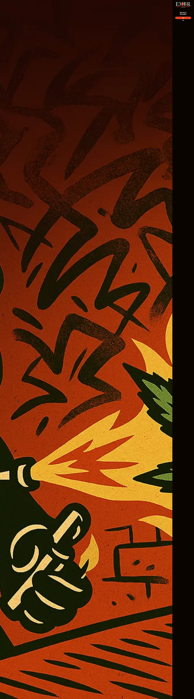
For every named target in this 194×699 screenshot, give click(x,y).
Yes (183, 17)
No (183, 20)
